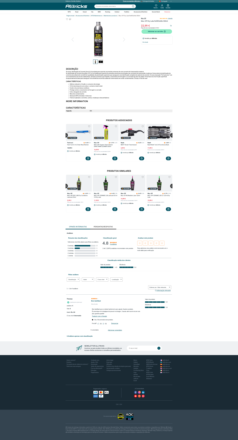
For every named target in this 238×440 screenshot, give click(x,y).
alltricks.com (167, 362)
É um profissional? (96, 368)
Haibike (136, 368)
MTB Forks (149, 372)
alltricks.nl (166, 372)
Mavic (135, 360)
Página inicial (70, 15)
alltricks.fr (166, 360)
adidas (136, 374)
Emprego (109, 362)
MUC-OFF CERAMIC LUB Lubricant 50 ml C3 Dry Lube (105, 196)
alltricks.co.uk (167, 368)
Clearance (167, 12)
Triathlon (126, 12)
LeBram (136, 378)
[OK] (158, 348)
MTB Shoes (149, 366)
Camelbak (137, 364)
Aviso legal (109, 360)
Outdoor (117, 12)
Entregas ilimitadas (138, 1)
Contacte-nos (95, 360)
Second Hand (156, 12)
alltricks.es (166, 364)
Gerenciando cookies (113, 368)
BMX (99, 12)
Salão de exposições (97, 366)
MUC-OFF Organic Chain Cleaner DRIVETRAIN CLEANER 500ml (103, 145)
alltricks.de (166, 366)
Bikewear (149, 378)
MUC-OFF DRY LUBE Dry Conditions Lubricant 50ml (77, 196)
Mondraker (137, 376)
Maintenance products (110, 15)
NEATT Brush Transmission (129, 145)
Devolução (94, 364)
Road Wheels (150, 376)
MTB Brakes (150, 374)
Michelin (136, 366)
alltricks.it (166, 370)
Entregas (93, 370)
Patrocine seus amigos (74, 366)
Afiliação (109, 364)
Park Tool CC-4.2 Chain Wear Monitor (78, 145)
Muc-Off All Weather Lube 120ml (130, 195)
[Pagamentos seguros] (101, 394)
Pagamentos (95, 372)
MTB (69, 12)
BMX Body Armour (152, 364)
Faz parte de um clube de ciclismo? (77, 364)
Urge (135, 372)
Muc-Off (143, 18)
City (92, 12)
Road (76, 12)
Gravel (85, 12)
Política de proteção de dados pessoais (118, 366)
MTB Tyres (149, 360)
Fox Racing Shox (139, 370)
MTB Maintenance (96, 15)
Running (107, 12)
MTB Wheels (150, 362)
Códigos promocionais (113, 370)
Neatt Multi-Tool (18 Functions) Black (158, 145)
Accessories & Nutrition (140, 12)
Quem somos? (71, 360)
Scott (135, 380)
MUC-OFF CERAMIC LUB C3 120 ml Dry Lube (159, 196)
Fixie (147, 370)
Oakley (136, 362)
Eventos (69, 362)
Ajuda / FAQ (94, 362)
